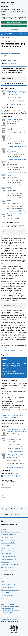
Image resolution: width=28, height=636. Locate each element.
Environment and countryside (9, 556)
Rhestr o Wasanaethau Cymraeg (10, 610)
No (22, 509)
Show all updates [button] (19, 481)
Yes (16, 509)
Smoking (8, 37)
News (2, 581)
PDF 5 (9, 188)
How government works (7, 595)
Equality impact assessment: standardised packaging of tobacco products (16, 456)
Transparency (5, 592)
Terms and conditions (7, 608)
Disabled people (5, 545)
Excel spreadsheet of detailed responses (16, 128)
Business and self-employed (9, 534)
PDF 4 (9, 162)
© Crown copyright (14, 632)
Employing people (6, 553)
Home (2, 37)
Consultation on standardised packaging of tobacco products (16, 430)
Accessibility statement (7, 606)
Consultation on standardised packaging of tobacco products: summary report (17, 92)
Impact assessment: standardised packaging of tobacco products (15, 439)
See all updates (12, 60)
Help (2, 604)
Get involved (4, 598)
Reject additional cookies (14, 26)
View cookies (14, 29)
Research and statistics (7, 587)
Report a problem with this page (14, 514)
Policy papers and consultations (10, 590)
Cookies (12, 604)
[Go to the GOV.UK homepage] (6, 33)
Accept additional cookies (14, 22)
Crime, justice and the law (8, 543)
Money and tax (5, 562)
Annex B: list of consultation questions (15, 214)
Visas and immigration (7, 567)
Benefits (3, 529)
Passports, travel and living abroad (10, 564)
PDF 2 (9, 149)
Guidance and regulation (8, 584)
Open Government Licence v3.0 (10, 619)
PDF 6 (9, 201)
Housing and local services (8, 559)
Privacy (7, 604)
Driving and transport (7, 548)
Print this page (7, 488)
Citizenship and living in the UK (9, 540)
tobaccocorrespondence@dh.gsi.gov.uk (12, 350)
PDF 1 (9, 136)
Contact (17, 606)
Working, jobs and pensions (8, 570)
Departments (4, 579)
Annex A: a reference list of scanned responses (15, 120)
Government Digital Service (8, 613)
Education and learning (7, 551)
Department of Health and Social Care (10, 53)
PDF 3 (9, 175)
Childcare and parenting (7, 537)
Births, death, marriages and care (10, 532)
